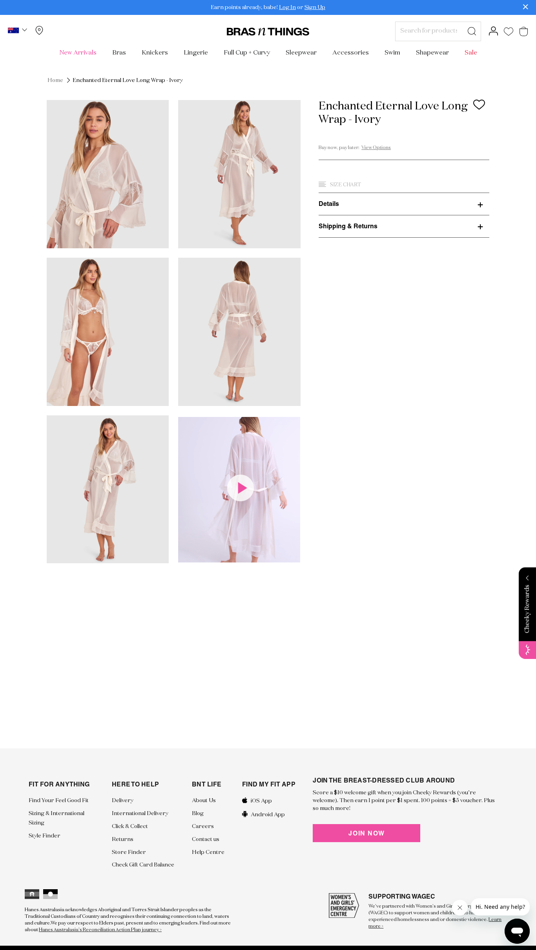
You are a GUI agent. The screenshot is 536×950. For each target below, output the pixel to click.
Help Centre (208, 852)
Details (329, 203)
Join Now (366, 833)
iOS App (261, 801)
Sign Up (314, 7)
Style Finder (44, 836)
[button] (18, 31)
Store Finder (129, 852)
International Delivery (140, 813)
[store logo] (268, 31)
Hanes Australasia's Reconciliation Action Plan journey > (100, 930)
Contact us (205, 839)
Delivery (122, 800)
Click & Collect (130, 826)
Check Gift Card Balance (143, 865)
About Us (204, 800)
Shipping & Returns (348, 226)
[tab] (404, 204)
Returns (122, 839)
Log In (287, 7)
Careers (203, 826)
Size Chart (345, 184)
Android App (268, 814)
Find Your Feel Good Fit (59, 800)
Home (55, 80)
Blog (198, 813)
